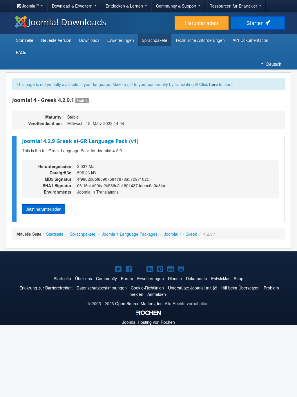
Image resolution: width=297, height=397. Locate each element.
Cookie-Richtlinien (147, 288)
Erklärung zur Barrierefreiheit (46, 288)
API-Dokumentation (250, 40)
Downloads (89, 40)
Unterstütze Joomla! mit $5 (192, 288)
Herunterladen (201, 22)
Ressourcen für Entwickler (233, 6)
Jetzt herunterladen (43, 209)
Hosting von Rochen (148, 322)
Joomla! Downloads (67, 22)
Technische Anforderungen (200, 40)
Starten (256, 22)
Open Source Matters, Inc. (139, 303)
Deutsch (273, 64)
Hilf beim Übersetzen (240, 288)
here (213, 84)
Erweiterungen (120, 40)
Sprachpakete (154, 40)
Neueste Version (56, 40)
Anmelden (156, 294)
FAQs (21, 52)
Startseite (24, 40)
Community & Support (177, 6)
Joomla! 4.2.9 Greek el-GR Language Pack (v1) (80, 140)
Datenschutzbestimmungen (102, 288)
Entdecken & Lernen (125, 6)
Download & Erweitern (73, 6)
